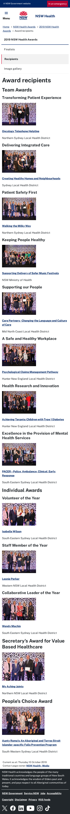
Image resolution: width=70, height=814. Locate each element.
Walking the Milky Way (16, 226)
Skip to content (14, 3)
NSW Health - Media (37, 765)
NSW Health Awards (24, 26)
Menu (6, 18)
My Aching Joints (12, 686)
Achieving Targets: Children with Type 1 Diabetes (33, 419)
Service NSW (31, 793)
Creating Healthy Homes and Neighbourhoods (31, 178)
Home (6, 26)
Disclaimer (21, 799)
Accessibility (54, 793)
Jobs (42, 793)
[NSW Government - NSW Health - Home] (35, 15)
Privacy (33, 799)
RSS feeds (44, 799)
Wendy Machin (11, 626)
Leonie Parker (11, 579)
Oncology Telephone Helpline (20, 131)
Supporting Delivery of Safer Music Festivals (30, 273)
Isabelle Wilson (11, 531)
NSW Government (12, 793)
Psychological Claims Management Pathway (30, 372)
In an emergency (57, 3)
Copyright (7, 799)
